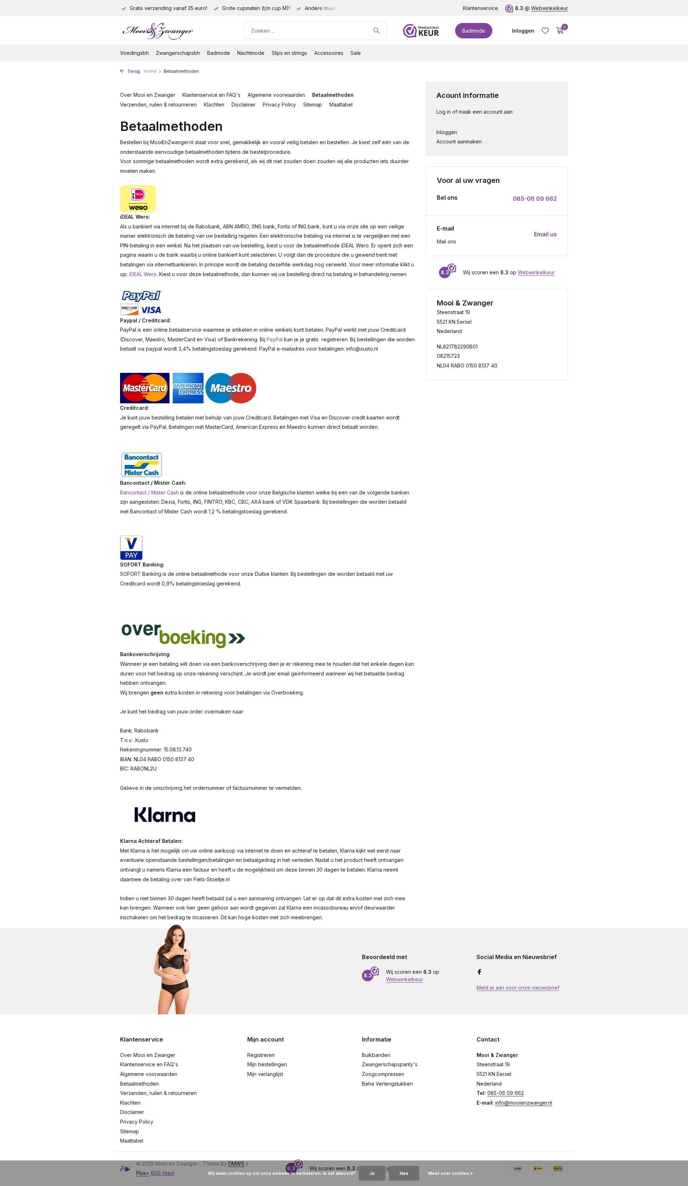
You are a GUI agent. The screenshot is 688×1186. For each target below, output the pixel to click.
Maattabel (341, 104)
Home (150, 71)
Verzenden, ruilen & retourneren (158, 104)
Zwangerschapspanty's (389, 1064)
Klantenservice (480, 8)
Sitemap (312, 104)
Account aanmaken (459, 141)
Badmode (473, 31)
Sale (355, 53)
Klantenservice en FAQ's (211, 95)
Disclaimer (243, 104)
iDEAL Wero (143, 274)
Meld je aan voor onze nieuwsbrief (518, 988)
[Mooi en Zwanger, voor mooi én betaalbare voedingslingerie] (174, 30)
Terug (133, 71)
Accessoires (328, 53)
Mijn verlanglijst (265, 1074)
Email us (545, 234)
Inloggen (446, 132)
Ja (371, 1173)
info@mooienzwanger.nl (523, 1103)
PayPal (275, 339)
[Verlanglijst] (545, 30)
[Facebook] (479, 972)
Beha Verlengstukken (387, 1084)
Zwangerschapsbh (178, 53)
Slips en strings (289, 53)
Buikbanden (376, 1055)
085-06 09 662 (535, 198)
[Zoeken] (376, 30)
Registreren (261, 1055)
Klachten (214, 104)
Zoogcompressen (383, 1074)
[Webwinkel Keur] (421, 30)
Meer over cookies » (450, 1173)
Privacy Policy (279, 104)
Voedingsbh (134, 53)
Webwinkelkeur (549, 8)
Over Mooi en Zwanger (147, 95)
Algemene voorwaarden (276, 95)
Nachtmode (250, 53)
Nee (404, 1173)
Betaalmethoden (333, 95)
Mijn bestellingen (267, 1064)
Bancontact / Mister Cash (149, 492)
